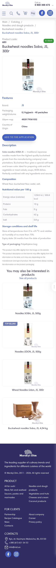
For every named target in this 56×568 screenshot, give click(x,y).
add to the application (19, 137)
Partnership (9, 515)
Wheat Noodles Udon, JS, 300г (28, 390)
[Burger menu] (4, 13)
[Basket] (25, 13)
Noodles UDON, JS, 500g (28, 352)
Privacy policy (35, 522)
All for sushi (9, 486)
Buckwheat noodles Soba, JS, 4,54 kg (28, 428)
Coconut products (37, 501)
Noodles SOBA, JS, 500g (28, 313)
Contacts (8, 526)
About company (36, 515)
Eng (33, 13)
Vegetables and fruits (39, 494)
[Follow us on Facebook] (42, 13)
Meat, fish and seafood (15, 490)
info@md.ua (14, 547)
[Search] (11, 13)
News (6, 522)
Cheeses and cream (38, 498)
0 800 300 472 (42, 5)
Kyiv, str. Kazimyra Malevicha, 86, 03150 (27, 539)
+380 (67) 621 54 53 (18, 543)
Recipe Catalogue (13, 518)
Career (32, 518)
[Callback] (18, 13)
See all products (28, 278)
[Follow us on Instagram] (50, 13)
